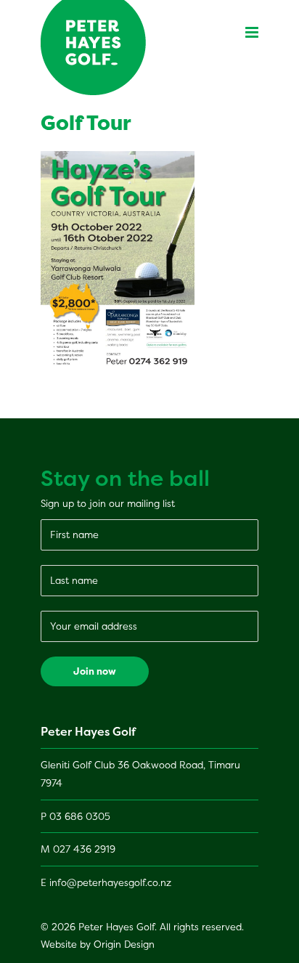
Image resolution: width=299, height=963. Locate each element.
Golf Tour (86, 123)
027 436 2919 (84, 849)
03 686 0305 (79, 816)
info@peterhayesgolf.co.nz (110, 882)
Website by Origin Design (98, 944)
